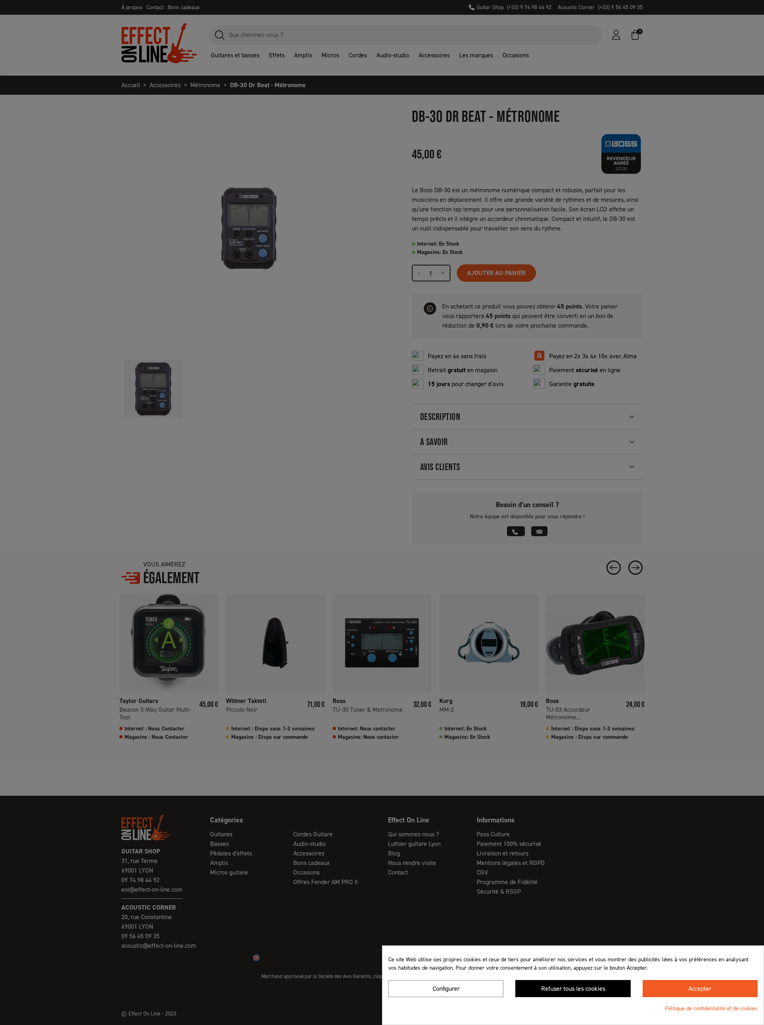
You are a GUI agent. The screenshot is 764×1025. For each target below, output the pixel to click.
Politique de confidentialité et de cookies (711, 1008)
